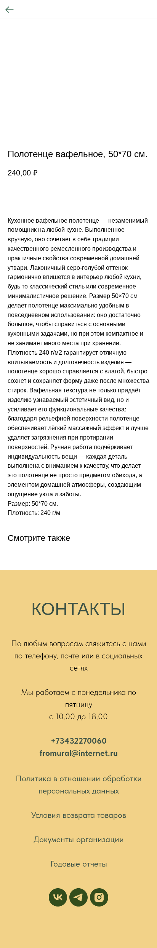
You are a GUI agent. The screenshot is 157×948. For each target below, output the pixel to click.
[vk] (58, 897)
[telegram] (78, 897)
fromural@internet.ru (79, 753)
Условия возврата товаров (78, 815)
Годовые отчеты (78, 863)
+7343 (62, 741)
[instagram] (99, 897)
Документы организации (79, 839)
